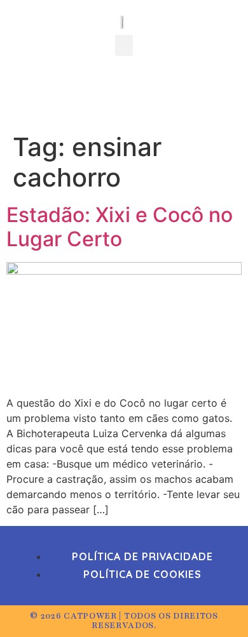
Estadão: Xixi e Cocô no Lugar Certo (119, 226)
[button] (124, 45)
